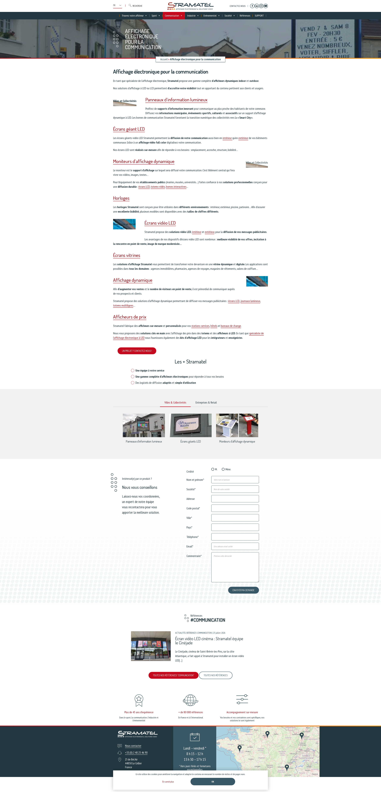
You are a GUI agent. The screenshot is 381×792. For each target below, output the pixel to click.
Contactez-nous (238, 5)
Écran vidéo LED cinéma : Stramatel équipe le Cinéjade (209, 640)
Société (228, 15)
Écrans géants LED (190, 441)
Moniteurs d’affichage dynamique (143, 161)
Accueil (164, 59)
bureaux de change (231, 326)
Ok (212, 781)
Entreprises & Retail (206, 402)
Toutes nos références (216, 675)
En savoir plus (168, 781)
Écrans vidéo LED (160, 223)
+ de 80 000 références (190, 712)
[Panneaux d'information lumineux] (144, 436)
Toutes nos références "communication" (173, 675)
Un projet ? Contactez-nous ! (137, 350)
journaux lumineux (250, 301)
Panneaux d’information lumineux (176, 99)
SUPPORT (259, 15)
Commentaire (194, 555)
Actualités (180, 632)
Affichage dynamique (132, 280)
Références (245, 15)
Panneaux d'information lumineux (144, 441)
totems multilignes (123, 305)
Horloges (121, 198)
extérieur (243, 138)
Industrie (191, 15)
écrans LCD (144, 187)
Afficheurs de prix (129, 317)
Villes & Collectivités (175, 402)
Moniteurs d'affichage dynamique (237, 441)
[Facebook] (252, 6)
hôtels (213, 326)
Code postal (193, 508)
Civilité (190, 471)
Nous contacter (133, 746)
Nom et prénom (195, 479)
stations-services (200, 326)
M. (216, 469)
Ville (189, 517)
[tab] (175, 402)
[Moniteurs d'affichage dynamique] (237, 436)
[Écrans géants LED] (190, 436)
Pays (189, 527)
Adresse (190, 498)
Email (189, 546)
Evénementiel (210, 15)
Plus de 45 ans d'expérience (138, 712)
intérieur (227, 138)
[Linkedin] (256, 6)
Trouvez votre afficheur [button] (133, 15)
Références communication (199, 632)
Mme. (228, 469)
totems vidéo (158, 187)
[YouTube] (265, 6)
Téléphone (192, 536)
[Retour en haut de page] (373, 784)
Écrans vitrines (126, 255)
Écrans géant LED (129, 129)
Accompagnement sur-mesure (242, 712)
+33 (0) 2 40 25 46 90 (136, 752)
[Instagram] (261, 6)
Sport (154, 15)
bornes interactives (176, 187)
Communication (172, 15)
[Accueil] (190, 6)
